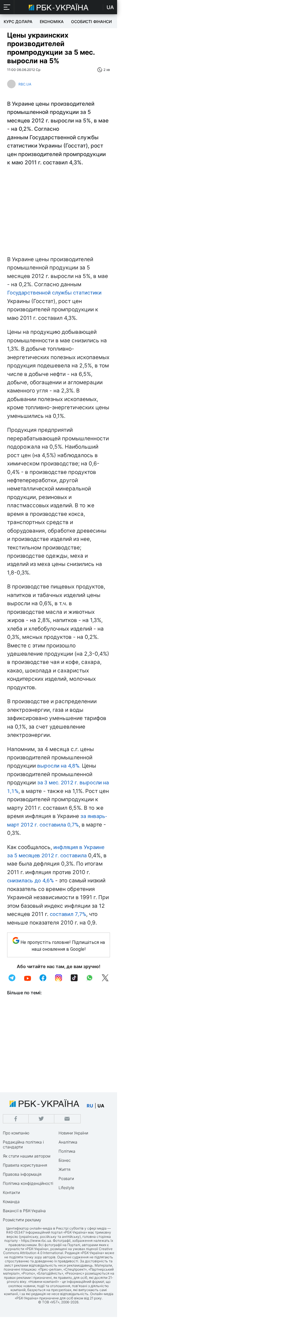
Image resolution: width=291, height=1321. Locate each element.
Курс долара (18, 21)
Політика (67, 1151)
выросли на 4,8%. (58, 765)
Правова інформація (22, 1174)
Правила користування (25, 1165)
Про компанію (16, 1132)
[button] (7, 7)
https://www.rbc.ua (36, 1240)
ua (100, 1106)
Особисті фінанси (91, 21)
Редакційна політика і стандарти (23, 1144)
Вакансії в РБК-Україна (24, 1210)
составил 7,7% (68, 914)
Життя (64, 1169)
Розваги (66, 1178)
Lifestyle (66, 1187)
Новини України (73, 1132)
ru (90, 1106)
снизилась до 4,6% (30, 880)
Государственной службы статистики (54, 292)
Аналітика (68, 1142)
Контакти (11, 1192)
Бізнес (65, 1160)
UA (110, 7)
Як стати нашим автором (26, 1156)
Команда (11, 1201)
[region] (58, 212)
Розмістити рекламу (22, 1219)
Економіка (52, 21)
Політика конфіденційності (28, 1183)
